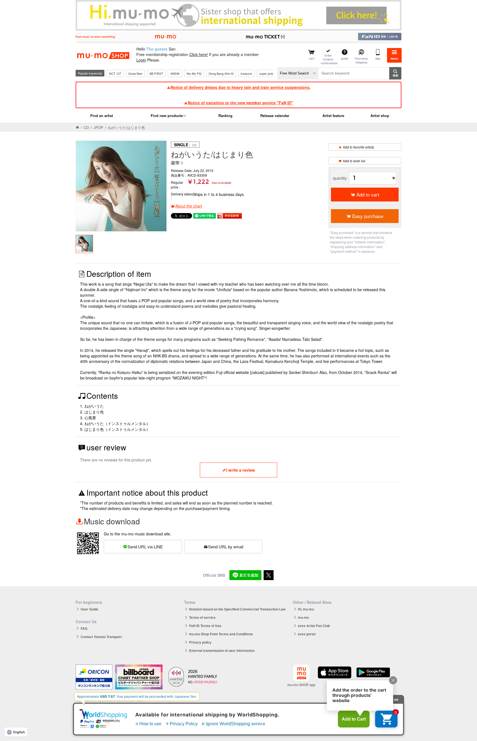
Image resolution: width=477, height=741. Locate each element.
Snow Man (135, 73)
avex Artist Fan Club (314, 625)
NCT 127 (115, 73)
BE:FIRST (156, 73)
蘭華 (175, 163)
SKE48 (174, 73)
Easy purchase (367, 216)
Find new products (167, 115)
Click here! (198, 54)
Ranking (225, 115)
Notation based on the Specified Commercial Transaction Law (237, 609)
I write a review (240, 470)
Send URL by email (225, 546)
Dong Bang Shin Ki (221, 73)
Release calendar (274, 115)
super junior (267, 73)
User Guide (89, 609)
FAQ (84, 628)
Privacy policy (200, 642)
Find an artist (101, 115)
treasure (246, 73)
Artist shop (379, 115)
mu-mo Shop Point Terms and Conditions (221, 633)
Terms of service (202, 617)
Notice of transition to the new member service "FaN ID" (240, 102)
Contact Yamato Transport (101, 636)
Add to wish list (354, 160)
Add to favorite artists (358, 147)
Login (141, 60)
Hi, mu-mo (306, 609)
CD (86, 127)
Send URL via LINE (145, 546)
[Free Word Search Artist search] (298, 73)
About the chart (188, 206)
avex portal (307, 633)
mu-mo (303, 617)
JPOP (98, 127)
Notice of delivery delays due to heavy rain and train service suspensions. (241, 87)
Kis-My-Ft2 (194, 73)
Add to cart (367, 194)
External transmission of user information (222, 650)
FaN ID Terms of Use (205, 625)
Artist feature (333, 115)
